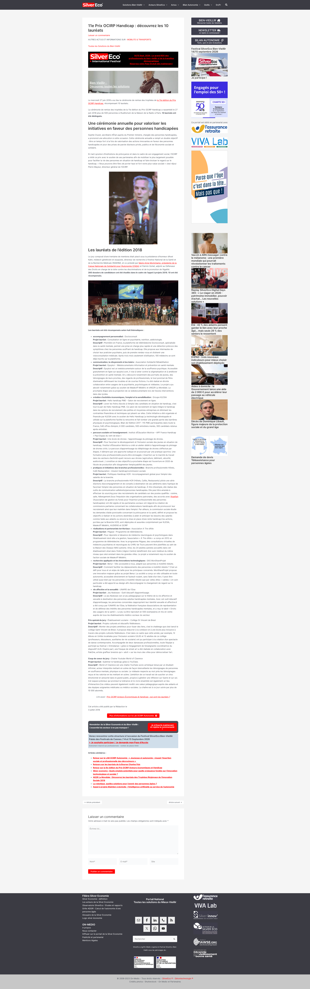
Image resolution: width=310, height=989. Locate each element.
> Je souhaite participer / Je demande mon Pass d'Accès (118, 742)
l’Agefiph (174, 496)
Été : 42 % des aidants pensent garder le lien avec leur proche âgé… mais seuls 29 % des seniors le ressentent (209, 329)
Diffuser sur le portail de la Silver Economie (102, 934)
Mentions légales (90, 940)
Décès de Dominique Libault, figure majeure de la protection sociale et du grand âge (209, 424)
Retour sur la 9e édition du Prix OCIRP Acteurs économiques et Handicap (127, 767)
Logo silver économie (92, 918)
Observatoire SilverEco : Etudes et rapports (102, 905)
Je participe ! (199, 77)
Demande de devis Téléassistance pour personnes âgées (203, 460)
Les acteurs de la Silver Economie (97, 902)
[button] (143, 5)
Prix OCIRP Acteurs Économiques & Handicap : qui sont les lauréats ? (138, 697)
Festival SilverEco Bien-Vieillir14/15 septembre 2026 (208, 50)
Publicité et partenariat (92, 937)
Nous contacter (89, 931)
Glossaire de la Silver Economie (96, 915)
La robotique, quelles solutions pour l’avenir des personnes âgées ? (125, 783)
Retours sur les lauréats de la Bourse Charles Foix (116, 764)
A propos (86, 927)
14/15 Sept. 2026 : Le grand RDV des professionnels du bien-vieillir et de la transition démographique (151, 58)
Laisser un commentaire (99, 35)
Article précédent (92, 802)
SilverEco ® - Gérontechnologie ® (177, 978)
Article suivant (175, 802)
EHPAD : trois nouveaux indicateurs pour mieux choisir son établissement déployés (209, 360)
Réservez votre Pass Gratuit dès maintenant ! (151, 63)
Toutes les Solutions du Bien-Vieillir (104, 46)
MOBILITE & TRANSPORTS (139, 39)
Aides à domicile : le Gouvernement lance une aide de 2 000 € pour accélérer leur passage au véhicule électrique (209, 392)
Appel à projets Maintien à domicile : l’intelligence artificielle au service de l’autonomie (133, 787)
